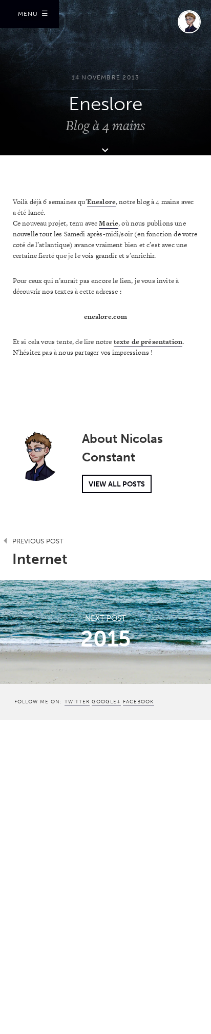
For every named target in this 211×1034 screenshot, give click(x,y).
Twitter (77, 701)
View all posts (117, 484)
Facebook (138, 701)
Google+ (106, 701)
